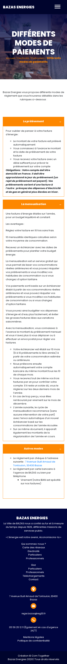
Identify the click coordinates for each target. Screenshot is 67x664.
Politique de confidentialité (33, 640)
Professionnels (35, 558)
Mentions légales (33, 637)
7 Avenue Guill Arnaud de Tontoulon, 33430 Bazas (34, 463)
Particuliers (38, 58)
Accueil (10, 58)
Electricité (23, 58)
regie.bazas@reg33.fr (34, 613)
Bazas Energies (18, 7)
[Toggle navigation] (57, 7)
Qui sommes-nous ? (33, 544)
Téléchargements (33, 576)
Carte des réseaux (33, 547)
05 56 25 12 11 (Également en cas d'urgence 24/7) (33, 629)
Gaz (33, 565)
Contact (33, 579)
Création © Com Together (33, 655)
